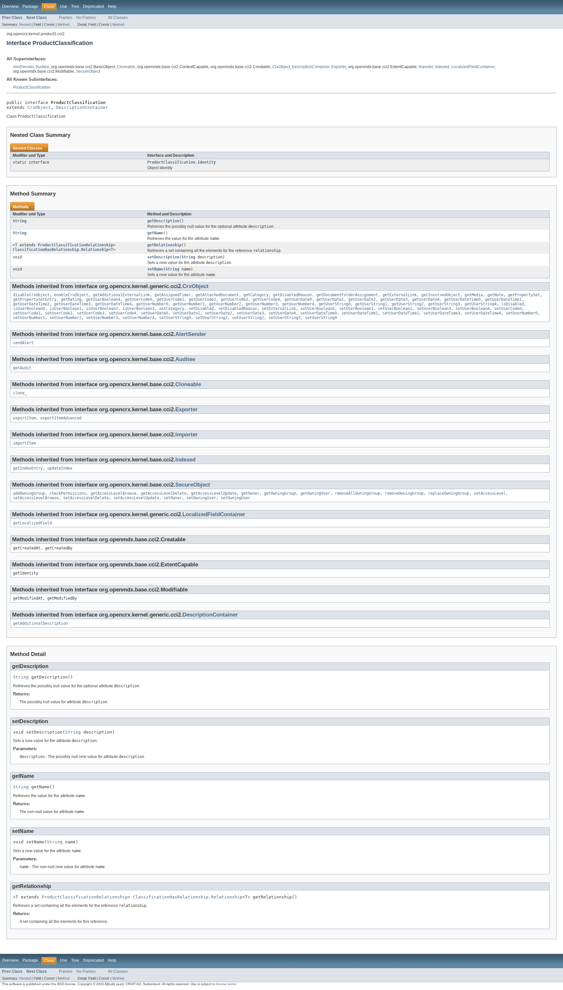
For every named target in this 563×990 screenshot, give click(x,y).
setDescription (163, 257)
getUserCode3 (234, 299)
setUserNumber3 (102, 317)
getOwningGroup (280, 493)
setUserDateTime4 (483, 313)
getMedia (474, 295)
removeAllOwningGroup (357, 493)
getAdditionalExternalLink (121, 295)
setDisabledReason (237, 308)
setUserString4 (321, 317)
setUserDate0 (154, 313)
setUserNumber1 (29, 317)
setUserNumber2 (65, 317)
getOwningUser (315, 493)
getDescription (163, 221)
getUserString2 (408, 304)
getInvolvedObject (440, 295)
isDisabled (512, 304)
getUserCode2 (202, 299)
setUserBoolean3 (434, 308)
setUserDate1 (186, 313)
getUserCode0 (138, 299)
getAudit (22, 368)
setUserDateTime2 (401, 313)
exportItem (24, 418)
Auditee (42, 67)
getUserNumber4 (298, 304)
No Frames (86, 17)
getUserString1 (371, 304)
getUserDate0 (298, 299)
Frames (65, 17)
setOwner (173, 498)
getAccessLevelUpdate (214, 493)
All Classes (118, 17)
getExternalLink (400, 295)
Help (112, 6)
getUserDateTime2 (31, 304)
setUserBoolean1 (356, 308)
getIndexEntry (28, 468)
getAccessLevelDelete (163, 493)
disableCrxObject (31, 295)
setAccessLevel (490, 493)
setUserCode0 (508, 308)
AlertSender (23, 67)
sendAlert (23, 343)
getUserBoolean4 (103, 299)
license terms (226, 984)
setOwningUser (201, 498)
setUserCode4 (122, 313)
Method (63, 24)
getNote (495, 295)
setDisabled (201, 308)
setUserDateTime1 (359, 313)
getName (155, 233)
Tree (75, 6)
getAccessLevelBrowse (113, 493)
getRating (71, 299)
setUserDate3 (250, 313)
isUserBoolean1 (65, 308)
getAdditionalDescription (40, 623)
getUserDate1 (330, 299)
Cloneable (126, 67)
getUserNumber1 (189, 304)
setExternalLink (279, 308)
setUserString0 (175, 317)
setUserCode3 (90, 313)
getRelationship (164, 245)
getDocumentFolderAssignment (347, 295)
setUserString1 (211, 317)
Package (30, 6)
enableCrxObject (71, 295)
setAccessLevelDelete (86, 498)
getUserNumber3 (262, 304)
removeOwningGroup (404, 493)
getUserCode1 (170, 299)
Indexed (442, 67)
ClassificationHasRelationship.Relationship (60, 249)
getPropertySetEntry (34, 299)
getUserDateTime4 (113, 304)
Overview (10, 6)
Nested (25, 24)
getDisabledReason (292, 295)
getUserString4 (481, 304)
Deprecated (93, 6)
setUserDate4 (282, 313)
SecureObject (88, 71)
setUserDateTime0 (318, 313)
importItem (24, 443)
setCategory (171, 308)
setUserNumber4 (138, 317)
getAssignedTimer (172, 295)
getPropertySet (524, 295)
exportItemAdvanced (60, 418)
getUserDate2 (362, 299)
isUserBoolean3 (138, 308)
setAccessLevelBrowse (36, 498)
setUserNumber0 (522, 313)
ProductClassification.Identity (181, 162)
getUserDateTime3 (72, 304)
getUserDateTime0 (462, 299)
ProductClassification (32, 87)
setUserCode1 (26, 313)
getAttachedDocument (217, 295)
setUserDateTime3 (442, 313)
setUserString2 (248, 317)
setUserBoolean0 (317, 308)
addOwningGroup (29, 493)
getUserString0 (335, 304)
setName (155, 269)
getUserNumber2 (225, 304)
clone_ (20, 393)
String (19, 221)
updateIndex (59, 468)
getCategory (255, 295)
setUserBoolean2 (395, 308)
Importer (426, 67)
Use (63, 6)
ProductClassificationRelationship (75, 245)
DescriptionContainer (310, 67)
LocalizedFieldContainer (473, 67)
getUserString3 (444, 304)
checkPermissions (68, 493)
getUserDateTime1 (503, 299)
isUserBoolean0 (29, 308)
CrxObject (281, 67)
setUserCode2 (58, 313)
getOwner (250, 493)
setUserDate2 (218, 313)
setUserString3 (284, 317)
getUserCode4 (266, 299)
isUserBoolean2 (102, 308)
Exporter (338, 67)
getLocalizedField (32, 523)
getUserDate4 (426, 299)
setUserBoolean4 (472, 308)
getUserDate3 (394, 299)
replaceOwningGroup (448, 493)
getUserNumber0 (152, 304)
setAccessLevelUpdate (136, 498)
